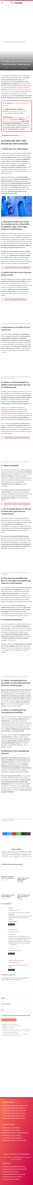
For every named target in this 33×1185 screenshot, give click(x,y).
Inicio (4, 42)
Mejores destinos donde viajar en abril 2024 (14, 1115)
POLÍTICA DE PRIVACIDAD (10, 1154)
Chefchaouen (21, 42)
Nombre (3, 998)
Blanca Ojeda (6, 67)
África (8, 42)
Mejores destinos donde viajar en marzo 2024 (14, 1113)
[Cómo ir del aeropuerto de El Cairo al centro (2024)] (24, 889)
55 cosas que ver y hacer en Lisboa (12, 1135)
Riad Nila (11, 946)
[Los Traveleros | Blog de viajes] (16, 3)
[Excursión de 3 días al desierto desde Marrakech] (24, 872)
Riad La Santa (12, 948)
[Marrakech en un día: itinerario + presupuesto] (8, 871)
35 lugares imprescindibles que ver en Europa (14, 1166)
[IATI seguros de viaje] (16, 825)
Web (2, 1009)
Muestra (20, 135)
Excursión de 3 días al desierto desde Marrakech (23, 879)
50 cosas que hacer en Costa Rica (11, 1179)
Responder (11, 924)
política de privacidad (24, 1015)
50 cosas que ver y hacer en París (11, 1127)
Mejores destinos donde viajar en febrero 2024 (14, 1110)
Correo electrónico (6, 1004)
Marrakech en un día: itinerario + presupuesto (8, 877)
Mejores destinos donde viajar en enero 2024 (14, 1108)
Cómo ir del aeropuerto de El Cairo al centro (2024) (23, 896)
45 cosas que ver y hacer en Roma (11, 1130)
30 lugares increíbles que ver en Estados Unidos (15, 1169)
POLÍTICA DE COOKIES (23, 1154)
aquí (19, 1035)
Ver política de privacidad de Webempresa (10, 1032)
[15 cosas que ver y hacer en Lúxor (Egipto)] (8, 889)
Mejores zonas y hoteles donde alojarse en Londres (15, 1132)
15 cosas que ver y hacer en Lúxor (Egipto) (8, 895)
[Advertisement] (16, 22)
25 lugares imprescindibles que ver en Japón (14, 1174)
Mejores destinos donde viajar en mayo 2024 (14, 1118)
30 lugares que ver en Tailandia (10, 1171)
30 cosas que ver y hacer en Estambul (12, 1137)
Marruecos (14, 42)
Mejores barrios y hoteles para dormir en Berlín (14, 1140)
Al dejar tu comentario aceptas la (16, 1015)
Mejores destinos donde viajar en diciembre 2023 (15, 1105)
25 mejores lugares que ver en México (12, 1176)
